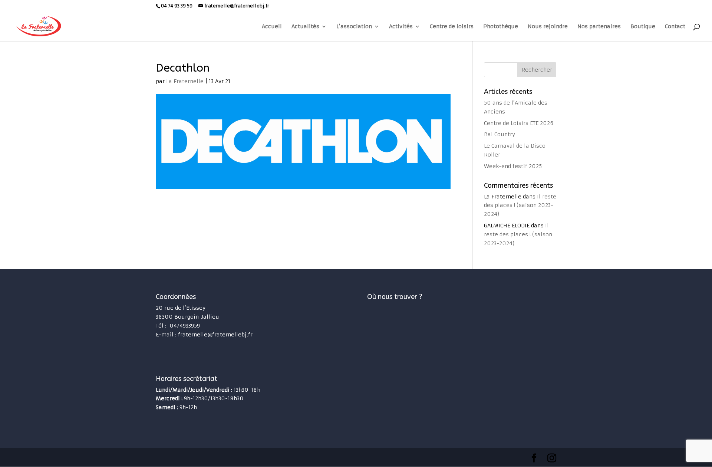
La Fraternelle (185, 81)
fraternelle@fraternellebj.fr (215, 334)
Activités (401, 27)
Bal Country (499, 134)
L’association (354, 27)
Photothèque (500, 27)
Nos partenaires (599, 27)
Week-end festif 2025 (513, 166)
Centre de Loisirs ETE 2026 (518, 123)
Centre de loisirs (452, 27)
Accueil (272, 27)
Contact (675, 27)
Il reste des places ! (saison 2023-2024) (520, 205)
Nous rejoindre (548, 27)
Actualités (305, 27)
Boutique (642, 27)
